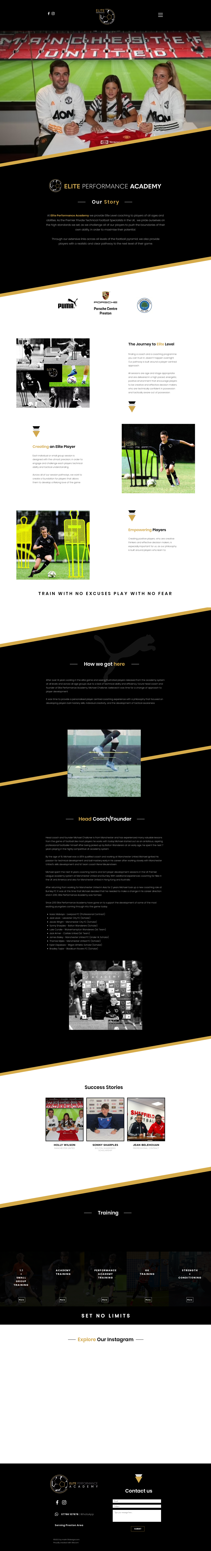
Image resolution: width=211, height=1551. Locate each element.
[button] (160, 15)
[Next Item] (160, 1128)
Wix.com (75, 1542)
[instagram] (53, 13)
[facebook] (49, 13)
